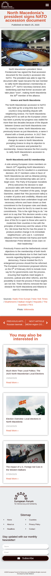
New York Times (40, 299)
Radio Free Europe (21, 299)
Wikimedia (29, 309)
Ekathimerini (11, 302)
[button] (47, 5)
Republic (38, 302)
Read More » (12, 382)
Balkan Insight (25, 302)
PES (31, 305)
